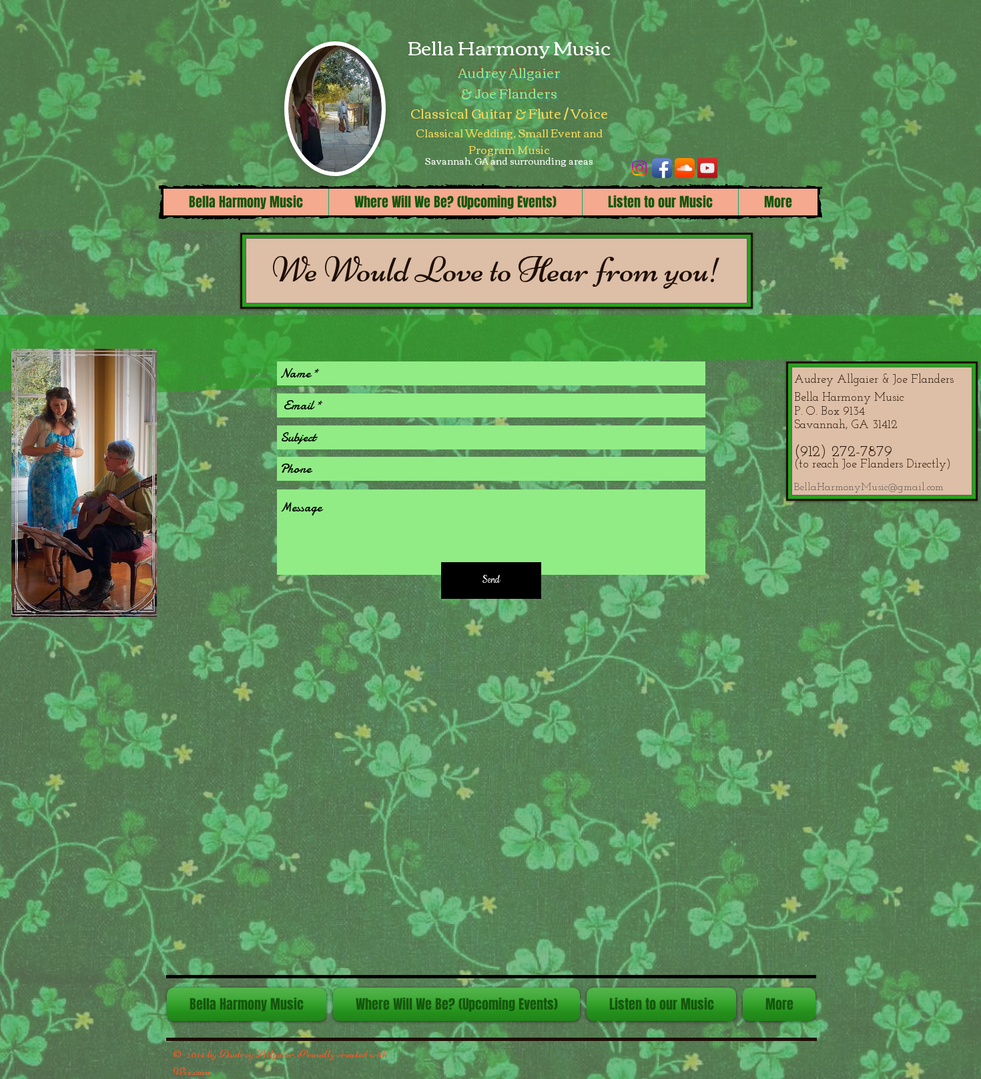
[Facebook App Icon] (662, 168)
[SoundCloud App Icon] (685, 168)
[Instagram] (639, 168)
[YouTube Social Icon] (707, 168)
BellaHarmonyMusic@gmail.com (869, 487)
